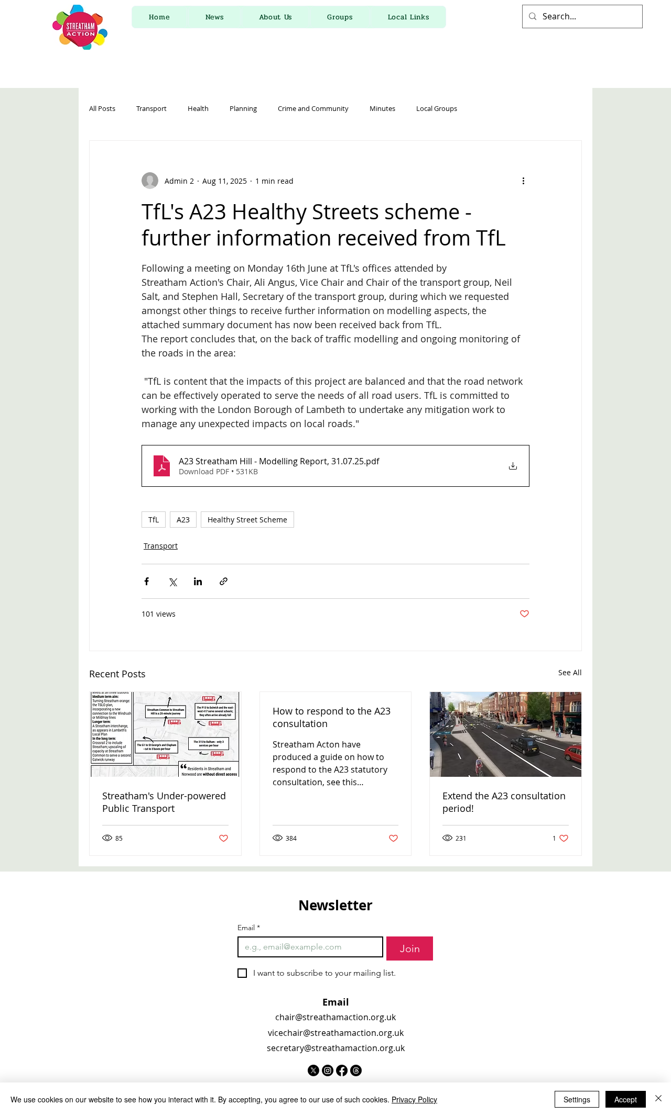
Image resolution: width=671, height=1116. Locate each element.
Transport (151, 109)
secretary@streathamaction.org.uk (336, 1048)
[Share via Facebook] (146, 581)
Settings (577, 1099)
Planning (243, 109)
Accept (625, 1099)
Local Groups (436, 109)
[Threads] (356, 1070)
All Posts (102, 109)
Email (248, 927)
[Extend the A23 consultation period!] (505, 734)
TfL (153, 519)
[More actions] (523, 180)
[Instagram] (327, 1070)
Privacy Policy (414, 1099)
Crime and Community (313, 109)
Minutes (382, 109)
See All (570, 672)
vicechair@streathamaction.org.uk (336, 1033)
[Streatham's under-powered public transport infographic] (165, 734)
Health (198, 109)
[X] (313, 1070)
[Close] (658, 1099)
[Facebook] (342, 1070)
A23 (183, 519)
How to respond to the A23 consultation (332, 717)
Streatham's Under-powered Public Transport (164, 801)
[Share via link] (224, 581)
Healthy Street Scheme (247, 519)
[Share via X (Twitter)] (172, 581)
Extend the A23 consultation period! (504, 801)
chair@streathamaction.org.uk (335, 1017)
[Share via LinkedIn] (198, 581)
